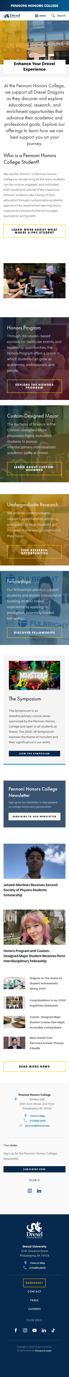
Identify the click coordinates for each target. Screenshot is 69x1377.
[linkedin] (39, 1191)
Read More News (34, 1066)
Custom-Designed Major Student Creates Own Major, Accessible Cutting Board (47, 1022)
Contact (34, 1291)
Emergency (34, 1283)
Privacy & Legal (43, 1350)
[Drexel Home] (12, 16)
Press (34, 1300)
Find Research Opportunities (34, 551)
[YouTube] (34, 1330)
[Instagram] (25, 1330)
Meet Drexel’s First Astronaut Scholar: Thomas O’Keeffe (47, 1043)
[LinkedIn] (44, 1330)
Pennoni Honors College (34, 5)
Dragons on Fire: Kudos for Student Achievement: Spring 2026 (46, 983)
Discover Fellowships (34, 632)
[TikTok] (53, 1330)
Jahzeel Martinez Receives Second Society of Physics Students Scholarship (31, 890)
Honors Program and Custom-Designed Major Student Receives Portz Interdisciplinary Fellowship (34, 956)
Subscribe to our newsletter (35, 816)
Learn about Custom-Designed (34, 468)
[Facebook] (16, 1330)
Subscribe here (34, 1169)
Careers (34, 1309)
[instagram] (30, 1191)
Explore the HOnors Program (34, 386)
